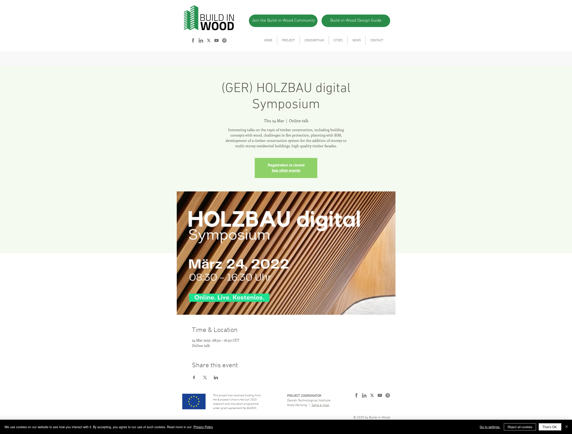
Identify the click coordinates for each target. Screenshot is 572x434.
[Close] (566, 426)
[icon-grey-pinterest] (224, 40)
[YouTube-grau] (216, 40)
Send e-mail (320, 405)
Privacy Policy (203, 427)
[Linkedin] (201, 40)
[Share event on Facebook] (194, 377)
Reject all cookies (520, 427)
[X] (208, 40)
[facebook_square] (193, 40)
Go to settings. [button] (490, 427)
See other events (286, 170)
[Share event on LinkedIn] (216, 377)
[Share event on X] (205, 377)
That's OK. (550, 427)
